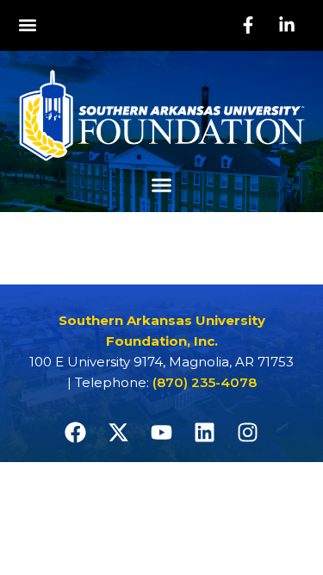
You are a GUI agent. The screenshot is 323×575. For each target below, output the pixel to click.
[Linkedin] (205, 431)
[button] (27, 25)
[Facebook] (75, 431)
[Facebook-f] (248, 25)
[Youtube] (161, 431)
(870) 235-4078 (204, 382)
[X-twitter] (118, 431)
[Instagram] (248, 431)
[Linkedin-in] (287, 25)
